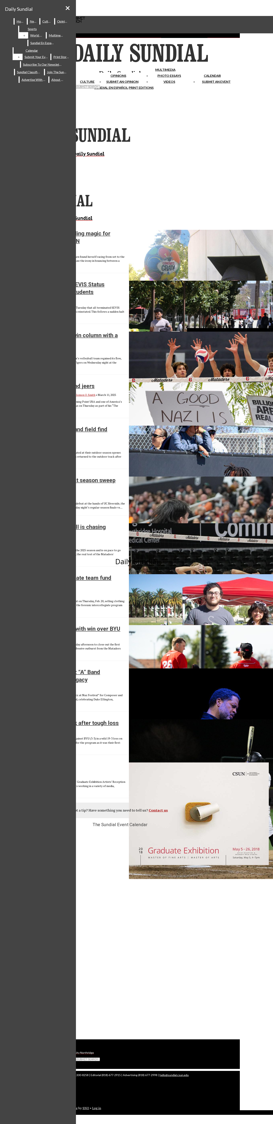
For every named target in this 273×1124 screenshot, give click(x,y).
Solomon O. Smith (84, 395)
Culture (47, 21)
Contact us (158, 810)
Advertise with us (34, 79)
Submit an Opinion (122, 81)
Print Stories (61, 57)
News (34, 21)
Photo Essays (169, 75)
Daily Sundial (19, 9)
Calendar (212, 75)
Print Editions (141, 87)
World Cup (37, 35)
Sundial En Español (111, 87)
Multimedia (165, 69)
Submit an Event (216, 81)
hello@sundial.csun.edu (174, 1075)
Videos (169, 81)
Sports (32, 29)
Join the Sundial (58, 72)
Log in (96, 1108)
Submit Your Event (37, 57)
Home (21, 21)
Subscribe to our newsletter (43, 64)
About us (58, 79)
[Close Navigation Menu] (67, 8)
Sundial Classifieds (29, 72)
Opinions (118, 75)
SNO (86, 1108)
